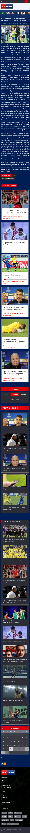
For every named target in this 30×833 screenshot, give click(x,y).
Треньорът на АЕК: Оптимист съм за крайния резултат (14, 469)
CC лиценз (12, 831)
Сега (6, 394)
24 (7, 749)
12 (15, 741)
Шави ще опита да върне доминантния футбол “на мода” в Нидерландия (15, 660)
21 (23, 745)
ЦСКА (10, 812)
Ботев (4, 823)
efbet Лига (5, 820)
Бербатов (17, 816)
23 (3, 749)
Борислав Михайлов (8, 178)
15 (26, 741)
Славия (4, 816)
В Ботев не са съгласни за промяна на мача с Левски (14, 508)
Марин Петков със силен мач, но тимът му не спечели (15, 560)
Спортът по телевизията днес (12, 489)
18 (11, 745)
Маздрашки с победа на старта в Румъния (12, 721)
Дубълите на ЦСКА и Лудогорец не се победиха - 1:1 (14, 581)
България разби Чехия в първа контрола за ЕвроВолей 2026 (12, 621)
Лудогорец (18, 812)
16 (3, 745)
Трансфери (19, 820)
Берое (10, 816)
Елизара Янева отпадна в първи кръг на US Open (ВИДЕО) (14, 680)
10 (7, 741)
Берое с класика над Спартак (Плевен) (14, 641)
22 (26, 745)
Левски (4, 812)
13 (19, 741)
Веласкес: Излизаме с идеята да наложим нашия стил (12, 429)
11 (11, 741)
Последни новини (11, 522)
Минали (23, 394)
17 (7, 745)
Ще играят (15, 394)
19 (15, 745)
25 (11, 749)
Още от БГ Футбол (9, 185)
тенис (24, 816)
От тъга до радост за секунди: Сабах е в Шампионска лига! (14, 540)
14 (23, 741)
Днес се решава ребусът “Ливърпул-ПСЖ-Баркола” (14, 701)
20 (19, 745)
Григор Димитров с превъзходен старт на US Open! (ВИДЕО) (14, 449)
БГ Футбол (24, 23)
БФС (14, 175)
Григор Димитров (13, 823)
